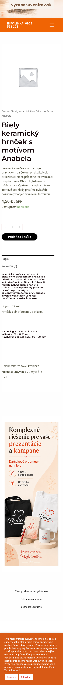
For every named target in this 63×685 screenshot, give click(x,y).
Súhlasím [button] (11, 677)
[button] (22, 25)
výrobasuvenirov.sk (31, 5)
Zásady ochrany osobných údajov (31, 591)
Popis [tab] (5, 259)
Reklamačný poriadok (31, 599)
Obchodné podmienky (31, 606)
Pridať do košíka (19, 237)
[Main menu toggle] (51, 25)
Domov (6, 111)
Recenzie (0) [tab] (9, 266)
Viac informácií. (12, 670)
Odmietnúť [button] (26, 677)
